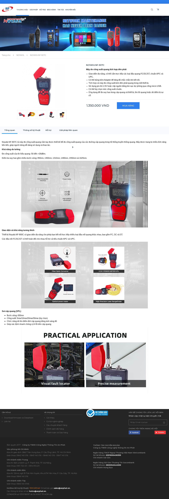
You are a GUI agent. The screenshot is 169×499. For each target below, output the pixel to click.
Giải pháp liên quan (68, 130)
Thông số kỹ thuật (31, 130)
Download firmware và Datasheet (18, 418)
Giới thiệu (50, 418)
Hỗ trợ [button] (42, 10)
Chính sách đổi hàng (55, 429)
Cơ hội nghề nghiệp (54, 421)
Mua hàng (128, 106)
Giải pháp (34, 10)
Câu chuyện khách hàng (56, 425)
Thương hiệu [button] (22, 10)
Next (71, 150)
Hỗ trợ (48, 130)
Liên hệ (7, 421)
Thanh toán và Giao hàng (57, 432)
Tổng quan (9, 130)
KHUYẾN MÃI (70, 10)
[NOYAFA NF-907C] (43, 85)
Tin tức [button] (60, 10)
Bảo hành (51, 10)
